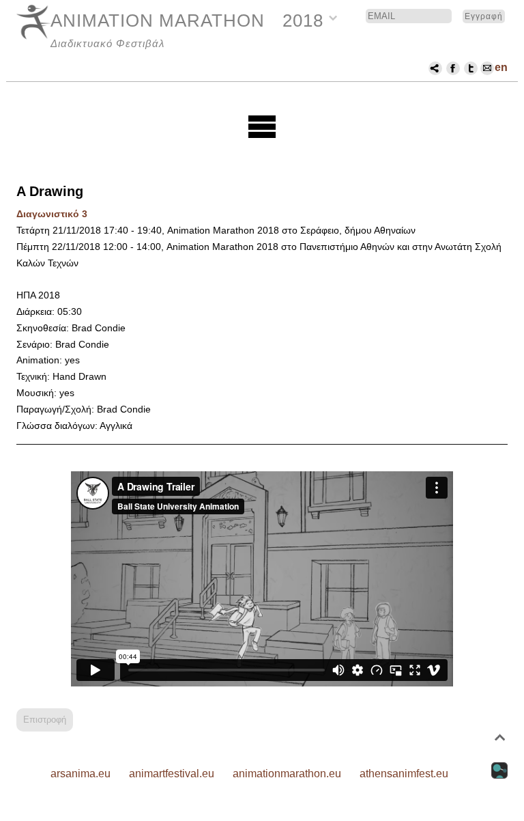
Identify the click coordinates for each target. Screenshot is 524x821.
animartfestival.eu (171, 773)
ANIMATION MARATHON (157, 20)
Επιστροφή (44, 719)
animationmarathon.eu (287, 773)
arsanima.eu (80, 773)
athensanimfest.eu (404, 773)
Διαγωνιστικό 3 (51, 213)
